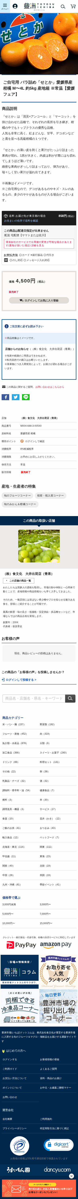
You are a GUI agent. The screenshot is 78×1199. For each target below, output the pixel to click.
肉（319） (45, 733)
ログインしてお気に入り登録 (41, 300)
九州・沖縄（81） (12, 884)
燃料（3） (7, 799)
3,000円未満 (9, 904)
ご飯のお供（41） (12, 828)
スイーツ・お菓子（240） (54, 752)
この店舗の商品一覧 (20, 580)
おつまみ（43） (48, 828)
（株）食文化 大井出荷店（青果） (39, 418)
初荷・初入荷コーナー (50, 495)
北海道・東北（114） (14, 847)
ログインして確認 (34, 441)
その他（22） (9, 771)
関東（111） (46, 847)
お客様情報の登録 (49, 1059)
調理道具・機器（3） (13, 809)
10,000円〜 (8, 923)
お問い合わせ (10, 1097)
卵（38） (45, 771)
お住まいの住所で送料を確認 (21, 220)
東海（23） (46, 856)
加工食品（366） (11, 752)
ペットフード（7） (50, 837)
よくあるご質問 (48, 1068)
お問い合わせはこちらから (49, 387)
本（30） (45, 799)
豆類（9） (45, 743)
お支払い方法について (15, 1078)
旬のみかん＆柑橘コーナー (20, 504)
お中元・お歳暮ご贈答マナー (55, 1087)
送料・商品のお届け (51, 1078)
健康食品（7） (48, 790)
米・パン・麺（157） (14, 724)
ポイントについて (12, 1087)
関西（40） (8, 865)
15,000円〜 (46, 923)
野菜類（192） (48, 724)
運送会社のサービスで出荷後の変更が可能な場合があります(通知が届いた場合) (39, 244)
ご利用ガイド (10, 1068)
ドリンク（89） (11, 762)
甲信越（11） (9, 856)
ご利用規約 (46, 1119)
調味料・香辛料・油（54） (17, 790)
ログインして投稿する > (21, 679)
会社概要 (7, 1119)
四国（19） (46, 875)
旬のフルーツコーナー (17, 495)
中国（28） (8, 875)
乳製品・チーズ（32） (14, 781)
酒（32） (45, 781)
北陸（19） (46, 865)
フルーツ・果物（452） (15, 733)
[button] (59, 1145)
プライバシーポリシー (15, 1128)
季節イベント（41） (51, 884)
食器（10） (8, 818)
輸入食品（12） (11, 837)
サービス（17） (48, 809)
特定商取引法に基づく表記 (54, 1128)
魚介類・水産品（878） (15, 743)
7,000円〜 (45, 913)
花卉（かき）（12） (51, 818)
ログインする (10, 1059)
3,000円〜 (45, 904)
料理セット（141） (50, 762)
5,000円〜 (7, 913)
